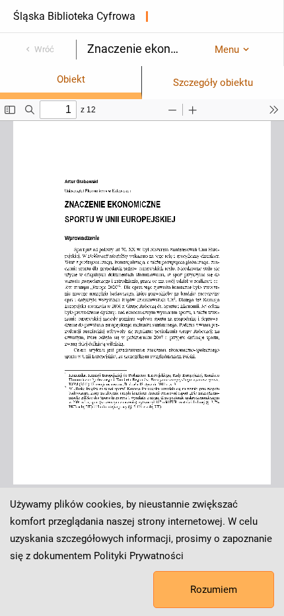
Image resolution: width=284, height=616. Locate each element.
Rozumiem (213, 590)
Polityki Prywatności (139, 556)
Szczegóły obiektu (213, 83)
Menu (227, 50)
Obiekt (71, 79)
